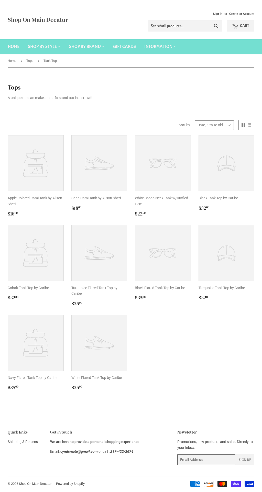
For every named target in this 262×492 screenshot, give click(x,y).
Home (13, 47)
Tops (30, 61)
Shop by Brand (85, 47)
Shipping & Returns (23, 442)
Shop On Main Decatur (38, 19)
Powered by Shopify (70, 484)
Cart (244, 25)
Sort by (184, 125)
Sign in (217, 14)
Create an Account (241, 14)
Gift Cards (124, 47)
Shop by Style (43, 47)
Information (158, 47)
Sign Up (245, 460)
